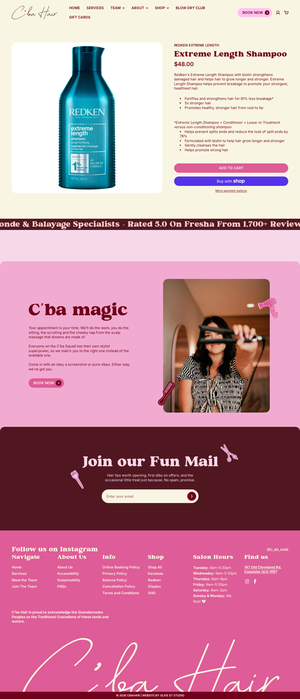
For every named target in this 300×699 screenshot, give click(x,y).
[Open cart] (286, 12)
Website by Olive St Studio (163, 695)
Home (74, 8)
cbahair (133, 695)
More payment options (231, 190)
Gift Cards (79, 17)
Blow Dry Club (190, 8)
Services (95, 8)
